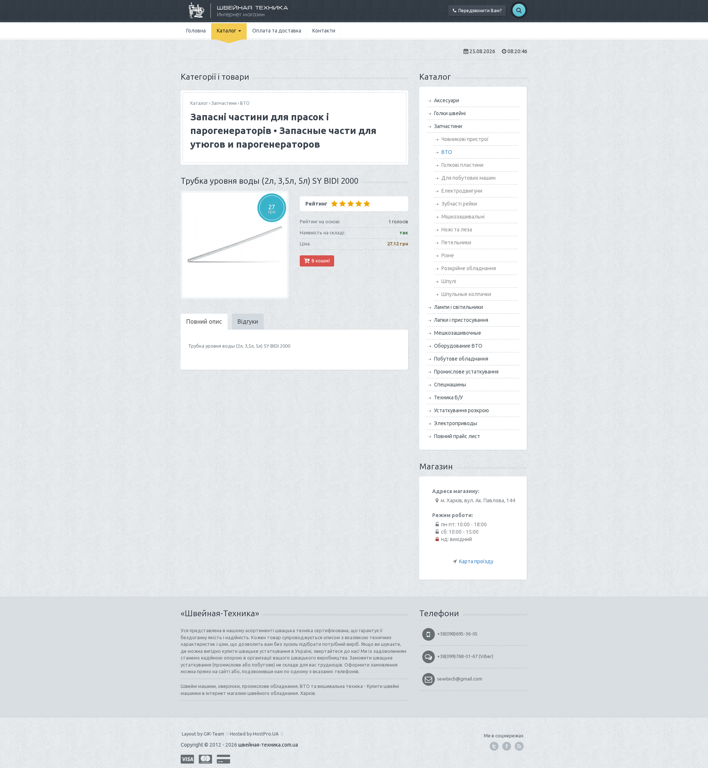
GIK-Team (214, 733)
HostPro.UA (266, 733)
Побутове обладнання (461, 359)
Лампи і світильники (458, 307)
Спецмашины (450, 385)
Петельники (456, 242)
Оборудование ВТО (458, 346)
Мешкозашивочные (457, 333)
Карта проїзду (476, 561)
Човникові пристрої (465, 139)
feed (519, 746)
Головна (196, 31)
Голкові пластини (462, 165)
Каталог (227, 31)
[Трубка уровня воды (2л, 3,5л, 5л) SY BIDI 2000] (235, 245)
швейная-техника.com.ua (268, 745)
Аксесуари (446, 100)
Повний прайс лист (457, 436)
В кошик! (319, 260)
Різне (447, 255)
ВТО (245, 103)
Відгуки (247, 321)
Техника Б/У (448, 397)
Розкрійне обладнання (468, 268)
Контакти (323, 31)
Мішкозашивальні (463, 217)
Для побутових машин (468, 178)
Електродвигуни (461, 191)
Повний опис (204, 321)
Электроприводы (455, 423)
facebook (506, 746)
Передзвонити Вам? (479, 10)
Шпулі (448, 281)
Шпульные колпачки (466, 294)
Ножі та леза (456, 230)
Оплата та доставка (276, 31)
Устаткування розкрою (461, 410)
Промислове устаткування (466, 372)
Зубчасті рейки (459, 204)
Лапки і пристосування (461, 320)
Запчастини (224, 103)
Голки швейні (450, 113)
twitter (494, 746)
